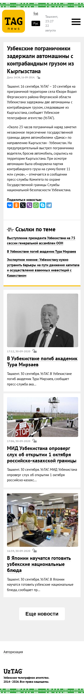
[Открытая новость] (42, 320)
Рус (35, 23)
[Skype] (42, 205)
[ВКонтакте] (10, 205)
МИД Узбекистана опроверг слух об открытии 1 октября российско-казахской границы (41, 454)
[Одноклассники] (16, 205)
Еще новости (42, 614)
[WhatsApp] (36, 205)
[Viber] (29, 205)
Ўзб (35, 14)
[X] (23, 205)
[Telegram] (49, 205)
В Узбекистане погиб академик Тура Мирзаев (41, 251)
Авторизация (13, 652)
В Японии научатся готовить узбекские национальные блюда (39, 564)
